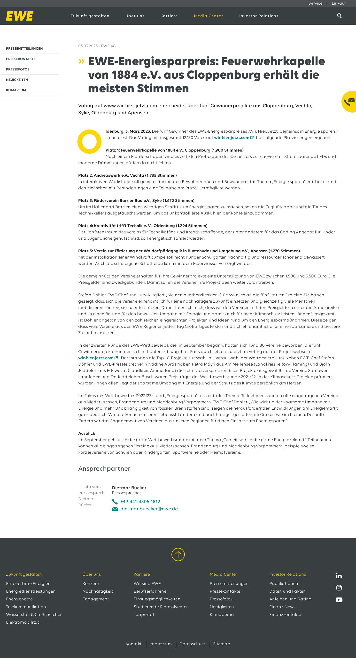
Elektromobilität (22, 622)
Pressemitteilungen (229, 584)
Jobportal (144, 615)
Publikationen (283, 584)
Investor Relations (259, 16)
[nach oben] (178, 555)
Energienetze (19, 599)
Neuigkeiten (222, 607)
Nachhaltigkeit (98, 591)
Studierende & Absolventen (161, 607)
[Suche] (340, 16)
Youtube (339, 600)
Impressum (160, 644)
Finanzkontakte (285, 615)
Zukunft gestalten (89, 16)
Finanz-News (282, 607)
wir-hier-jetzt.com (231, 138)
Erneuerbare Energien (28, 584)
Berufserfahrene (150, 591)
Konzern (91, 584)
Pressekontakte (225, 591)
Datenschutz (192, 644)
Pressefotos (221, 599)
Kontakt (134, 644)
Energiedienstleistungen (31, 591)
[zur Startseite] (33, 16)
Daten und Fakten (287, 591)
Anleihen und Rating (290, 599)
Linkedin (339, 575)
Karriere (169, 16)
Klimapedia (222, 615)
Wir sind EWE (147, 584)
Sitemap (221, 644)
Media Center (208, 16)
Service (316, 3)
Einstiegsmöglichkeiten (157, 599)
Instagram (339, 587)
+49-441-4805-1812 (140, 501)
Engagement (96, 599)
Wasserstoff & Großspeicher (34, 615)
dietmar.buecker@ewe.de (149, 509)
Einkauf (339, 3)
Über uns (135, 16)
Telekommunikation (26, 607)
